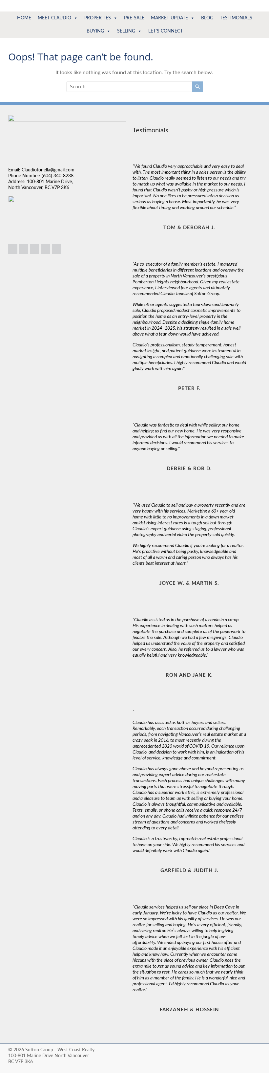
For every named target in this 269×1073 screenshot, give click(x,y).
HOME (24, 18)
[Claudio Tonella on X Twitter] (45, 249)
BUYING (95, 31)
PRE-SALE (134, 18)
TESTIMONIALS (236, 18)
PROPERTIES (97, 18)
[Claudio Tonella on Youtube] (56, 249)
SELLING (126, 31)
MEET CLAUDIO (54, 18)
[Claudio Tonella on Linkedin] (12, 249)
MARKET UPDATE (169, 18)
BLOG (207, 18)
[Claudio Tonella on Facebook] (34, 249)
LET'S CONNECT (165, 31)
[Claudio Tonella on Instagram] (23, 249)
